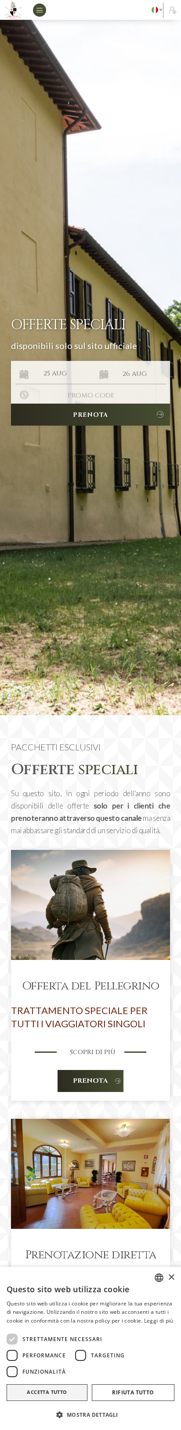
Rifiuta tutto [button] (133, 1392)
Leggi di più (159, 1320)
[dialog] (90, 1348)
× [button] (171, 1277)
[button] (42, 10)
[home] (13, 10)
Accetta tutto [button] (47, 1392)
